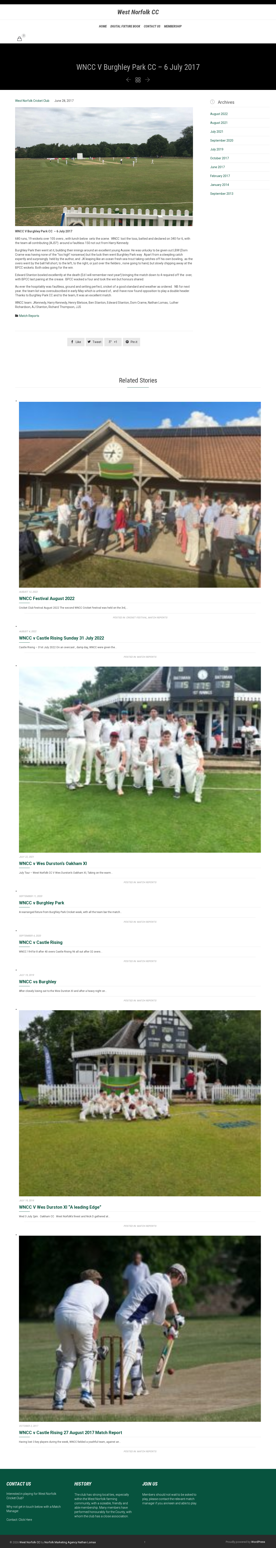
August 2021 (219, 122)
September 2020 (221, 140)
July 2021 (216, 131)
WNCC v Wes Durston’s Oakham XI (53, 863)
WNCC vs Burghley (37, 981)
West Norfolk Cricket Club (32, 100)
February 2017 (220, 176)
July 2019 (216, 149)
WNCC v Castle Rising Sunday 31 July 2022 (61, 638)
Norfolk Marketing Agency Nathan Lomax (70, 1542)
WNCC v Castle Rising (41, 942)
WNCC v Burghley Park (41, 902)
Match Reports (29, 316)
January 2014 (219, 185)
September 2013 (221, 193)
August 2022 (219, 114)
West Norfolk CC (138, 12)
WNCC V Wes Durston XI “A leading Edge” (60, 1207)
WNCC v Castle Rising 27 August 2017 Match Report (70, 1432)
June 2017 (217, 167)
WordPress (258, 1541)
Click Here (25, 1519)
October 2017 (219, 158)
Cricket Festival (136, 617)
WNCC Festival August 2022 (46, 598)
